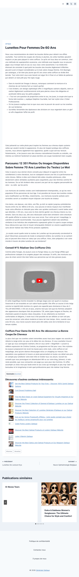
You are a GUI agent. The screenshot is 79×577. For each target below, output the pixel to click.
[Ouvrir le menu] (63, 3)
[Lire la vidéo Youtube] (39, 280)
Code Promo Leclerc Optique (26, 424)
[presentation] (59, 494)
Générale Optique (43, 570)
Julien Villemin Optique (24, 436)
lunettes (17, 451)
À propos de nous (39, 559)
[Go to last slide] (5, 502)
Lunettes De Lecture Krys (12, 463)
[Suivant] (73, 502)
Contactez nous (39, 550)
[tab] (35, 523)
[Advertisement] (39, 25)
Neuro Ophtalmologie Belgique (65, 463)
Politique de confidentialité (39, 541)
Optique (8, 44)
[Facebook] (67, 3)
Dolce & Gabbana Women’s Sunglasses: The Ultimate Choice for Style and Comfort (58, 513)
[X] (71, 3)
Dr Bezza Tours (12, 487)
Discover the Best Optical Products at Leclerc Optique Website (39, 430)
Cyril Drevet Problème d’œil (25, 390)
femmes (9, 451)
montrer (17, 374)
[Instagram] (75, 3)
